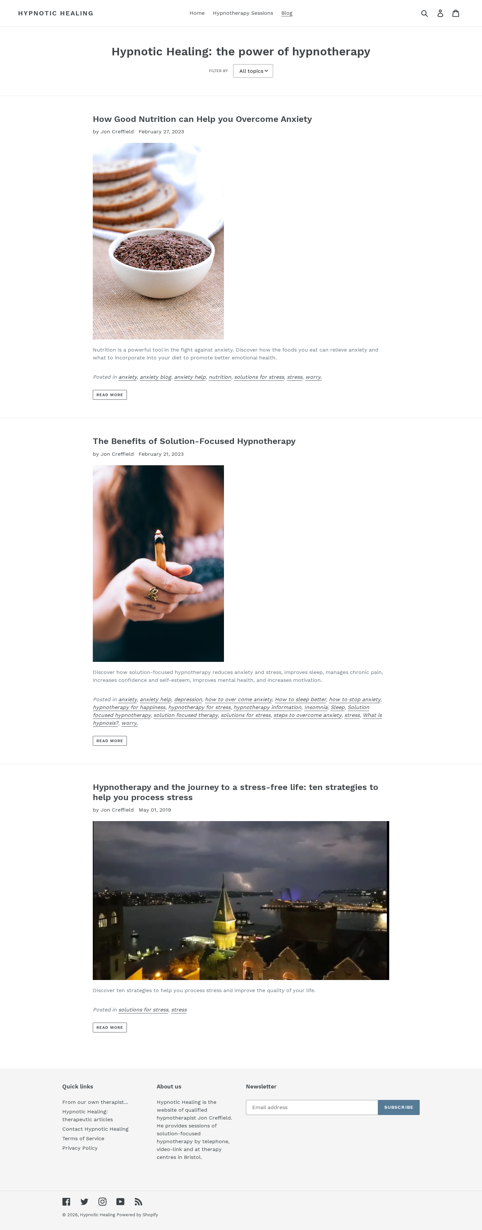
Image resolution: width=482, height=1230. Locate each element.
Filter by (218, 70)
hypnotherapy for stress (199, 707)
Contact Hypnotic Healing (95, 1129)
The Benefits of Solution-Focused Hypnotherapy (194, 441)
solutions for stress (259, 377)
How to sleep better (300, 699)
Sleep (338, 707)
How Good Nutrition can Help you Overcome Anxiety (202, 119)
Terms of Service (83, 1138)
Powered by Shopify (137, 1214)
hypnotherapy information (267, 707)
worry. (313, 377)
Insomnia (316, 707)
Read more (109, 395)
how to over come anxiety (238, 699)
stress (294, 377)
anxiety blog (155, 377)
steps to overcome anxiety (307, 715)
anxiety (127, 377)
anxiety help (190, 377)
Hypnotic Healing (55, 13)
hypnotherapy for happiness (129, 707)
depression (188, 699)
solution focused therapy (185, 715)
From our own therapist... (95, 1102)
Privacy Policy (80, 1148)
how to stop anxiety (354, 699)
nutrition (220, 377)
